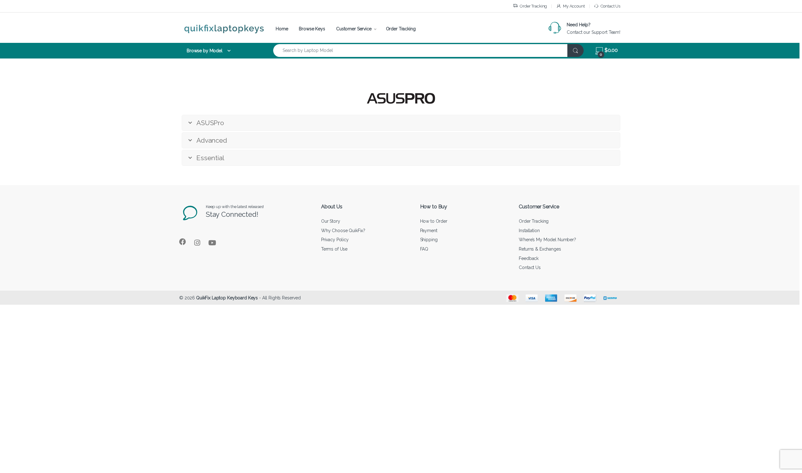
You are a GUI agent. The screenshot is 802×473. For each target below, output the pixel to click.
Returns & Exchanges (540, 249)
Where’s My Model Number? (547, 239)
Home (282, 28)
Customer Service (354, 28)
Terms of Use (334, 249)
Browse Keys (312, 28)
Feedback (529, 258)
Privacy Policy (335, 239)
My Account (574, 6)
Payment (428, 230)
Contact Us (610, 6)
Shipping (429, 239)
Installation (529, 230)
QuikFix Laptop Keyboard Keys (227, 297)
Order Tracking (533, 6)
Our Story (330, 221)
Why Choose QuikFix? (343, 230)
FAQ (424, 249)
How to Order (433, 221)
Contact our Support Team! (593, 32)
